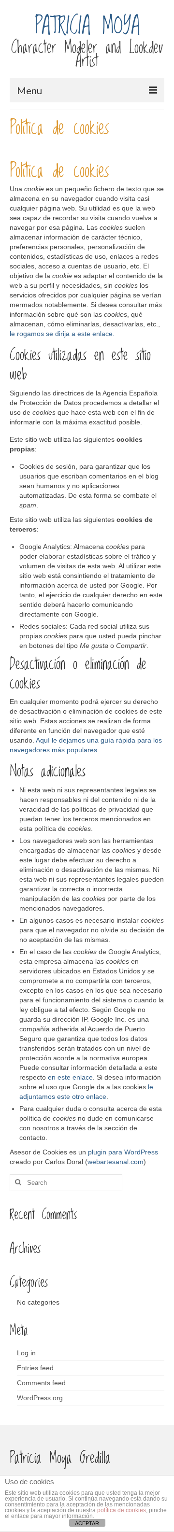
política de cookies (121, 1510)
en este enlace (70, 1077)
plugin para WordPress (123, 1152)
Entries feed (35, 1368)
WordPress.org (40, 1398)
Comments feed (41, 1383)
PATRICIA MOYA (87, 26)
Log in (26, 1353)
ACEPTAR (87, 1523)
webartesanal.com (115, 1162)
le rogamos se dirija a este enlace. (62, 333)
